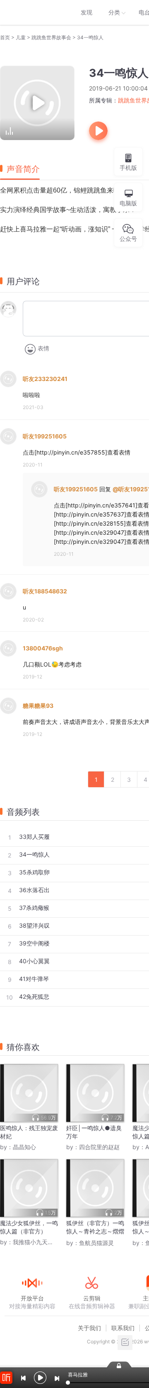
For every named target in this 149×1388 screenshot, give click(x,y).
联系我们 (123, 1327)
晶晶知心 (24, 1146)
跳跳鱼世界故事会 (51, 37)
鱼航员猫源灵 (96, 1242)
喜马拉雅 (32, 12)
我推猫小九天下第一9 (41, 1241)
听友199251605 (45, 436)
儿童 (21, 37)
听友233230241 (45, 378)
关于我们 (89, 1327)
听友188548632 (45, 591)
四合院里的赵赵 (99, 1146)
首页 (5, 37)
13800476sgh (43, 648)
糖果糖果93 (38, 705)
